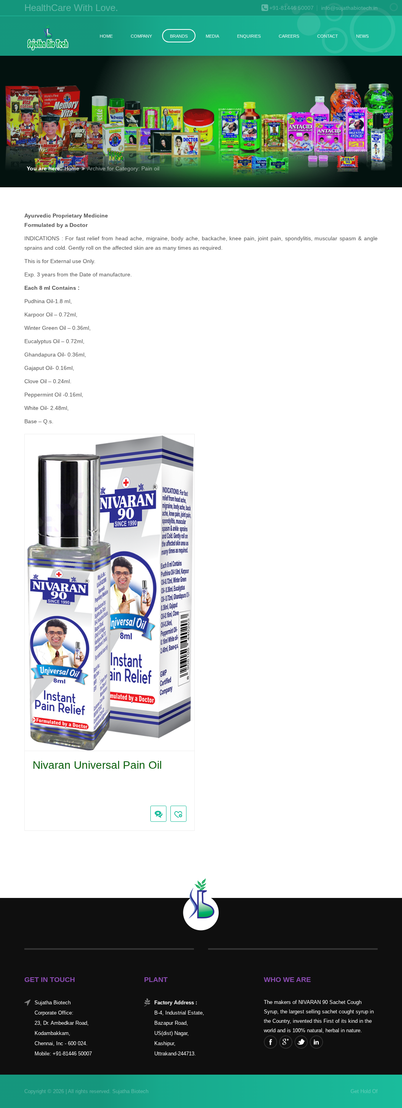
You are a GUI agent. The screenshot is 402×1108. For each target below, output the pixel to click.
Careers (289, 36)
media (212, 36)
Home (106, 36)
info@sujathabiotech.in (349, 8)
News (362, 36)
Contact (327, 36)
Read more (31, 796)
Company (141, 36)
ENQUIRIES (249, 36)
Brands (179, 36)
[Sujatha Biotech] (47, 38)
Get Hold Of (364, 1091)
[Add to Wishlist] (178, 814)
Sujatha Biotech (129, 1091)
